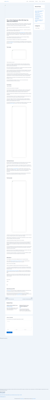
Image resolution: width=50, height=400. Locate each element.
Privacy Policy (22, 398)
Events (9, 306)
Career (7, 306)
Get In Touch (43, 1)
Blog (40, 1)
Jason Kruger (34, 398)
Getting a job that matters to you (12, 305)
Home (27, 1)
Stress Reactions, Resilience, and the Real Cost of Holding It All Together (39, 21)
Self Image (11, 306)
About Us (36, 1)
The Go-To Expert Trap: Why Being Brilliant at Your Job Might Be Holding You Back (39, 12)
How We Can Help (31, 1)
